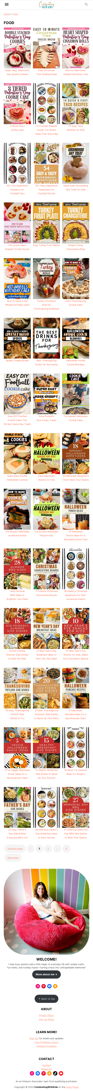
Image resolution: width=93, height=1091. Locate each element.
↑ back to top (46, 998)
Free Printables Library (46, 1042)
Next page (13, 857)
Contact (46, 1065)
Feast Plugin (72, 1087)
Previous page (15, 848)
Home (7, 14)
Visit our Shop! (46, 1019)
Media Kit (46, 1069)
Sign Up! (34, 1038)
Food (15, 14)
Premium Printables (46, 1046)
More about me (45, 974)
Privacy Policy (46, 1015)
